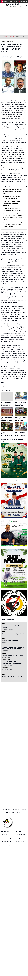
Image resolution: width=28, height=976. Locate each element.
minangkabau (5, 667)
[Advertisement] (14, 14)
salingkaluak (15, 4)
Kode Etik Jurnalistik (20, 834)
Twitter (17, 809)
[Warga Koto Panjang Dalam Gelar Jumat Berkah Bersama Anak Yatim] (21, 426)
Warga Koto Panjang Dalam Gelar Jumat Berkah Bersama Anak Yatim (21, 434)
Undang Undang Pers (6, 841)
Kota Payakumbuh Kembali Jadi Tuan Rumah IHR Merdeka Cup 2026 (12, 191)
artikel (4, 623)
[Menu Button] (2, 5)
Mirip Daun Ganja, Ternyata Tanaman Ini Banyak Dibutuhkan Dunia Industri (13, 647)
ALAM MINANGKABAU (8, 670)
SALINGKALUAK (16, 845)
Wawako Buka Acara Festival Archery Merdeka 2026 (11, 197)
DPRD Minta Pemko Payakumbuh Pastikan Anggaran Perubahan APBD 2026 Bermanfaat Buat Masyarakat (7, 419)
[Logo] (14, 822)
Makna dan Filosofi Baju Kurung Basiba (12, 655)
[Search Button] (26, 5)
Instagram (7, 809)
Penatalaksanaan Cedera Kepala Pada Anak (14, 634)
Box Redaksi (4, 834)
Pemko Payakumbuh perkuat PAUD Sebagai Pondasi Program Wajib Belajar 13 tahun (13, 224)
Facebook (11, 812)
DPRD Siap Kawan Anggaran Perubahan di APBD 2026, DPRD (13, 209)
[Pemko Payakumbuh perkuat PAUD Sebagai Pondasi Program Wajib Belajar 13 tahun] (7, 396)
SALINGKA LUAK (19, 37)
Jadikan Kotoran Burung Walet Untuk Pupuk (12, 677)
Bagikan (18, 56)
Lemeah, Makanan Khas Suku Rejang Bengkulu (12, 626)
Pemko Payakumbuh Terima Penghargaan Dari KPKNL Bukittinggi (11, 203)
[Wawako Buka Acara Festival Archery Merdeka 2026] (21, 411)
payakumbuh (5, 386)
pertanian (4, 645)
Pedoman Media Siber (20, 841)
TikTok (24, 809)
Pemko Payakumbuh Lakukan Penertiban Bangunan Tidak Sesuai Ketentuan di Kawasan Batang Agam (13, 216)
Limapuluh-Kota (6, 659)
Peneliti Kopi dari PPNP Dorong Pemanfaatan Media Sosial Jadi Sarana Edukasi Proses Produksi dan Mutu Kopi (6, 434)
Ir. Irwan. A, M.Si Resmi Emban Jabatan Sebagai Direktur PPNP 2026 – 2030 (12, 662)
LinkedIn (19, 812)
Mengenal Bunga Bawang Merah (11, 640)
